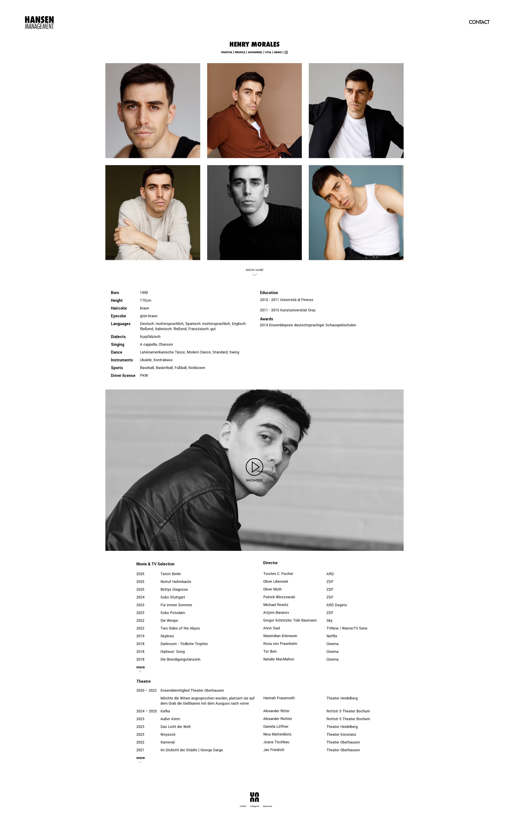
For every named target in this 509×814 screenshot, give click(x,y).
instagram (254, 806)
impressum (267, 806)
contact (243, 806)
